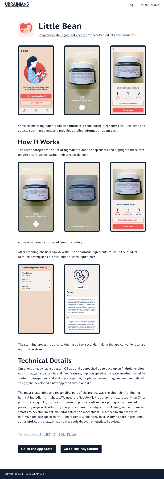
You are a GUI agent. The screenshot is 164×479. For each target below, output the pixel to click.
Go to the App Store (37, 449)
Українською (150, 5)
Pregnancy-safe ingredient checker (63, 35)
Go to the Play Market (81, 449)
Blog (130, 5)
